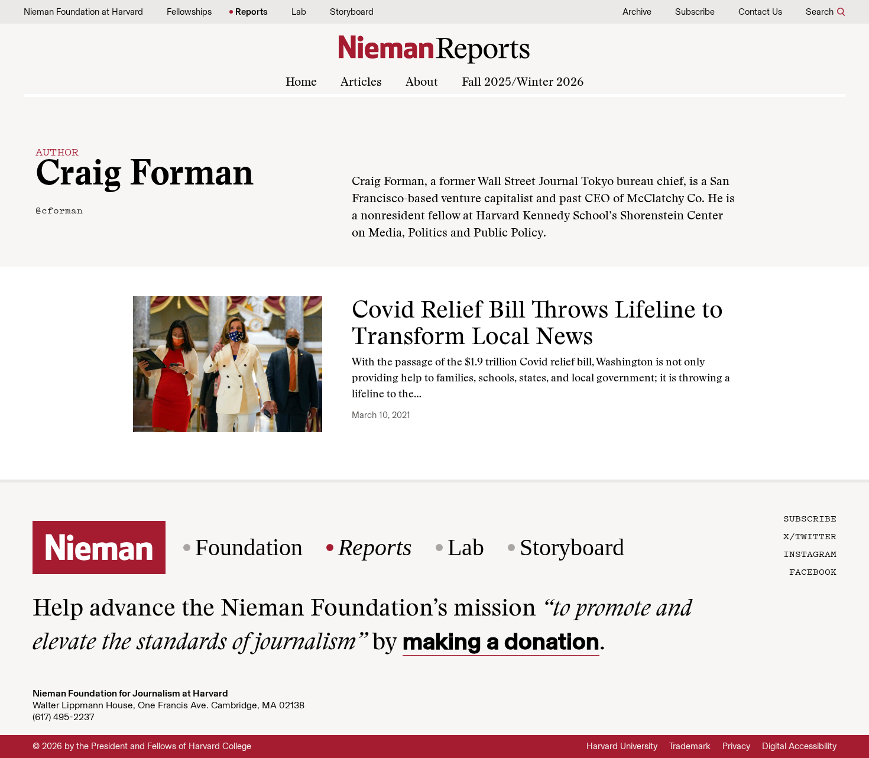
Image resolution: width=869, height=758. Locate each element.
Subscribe (695, 12)
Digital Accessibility (799, 746)
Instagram (809, 553)
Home (301, 83)
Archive (636, 12)
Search (820, 12)
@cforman (59, 209)
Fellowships (189, 12)
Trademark (690, 746)
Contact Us (760, 12)
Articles (361, 83)
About (422, 83)
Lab (298, 12)
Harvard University (621, 746)
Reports (251, 12)
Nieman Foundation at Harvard (83, 12)
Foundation (249, 547)
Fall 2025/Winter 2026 (522, 83)
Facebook (812, 571)
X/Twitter (809, 535)
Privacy (736, 746)
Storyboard (352, 12)
